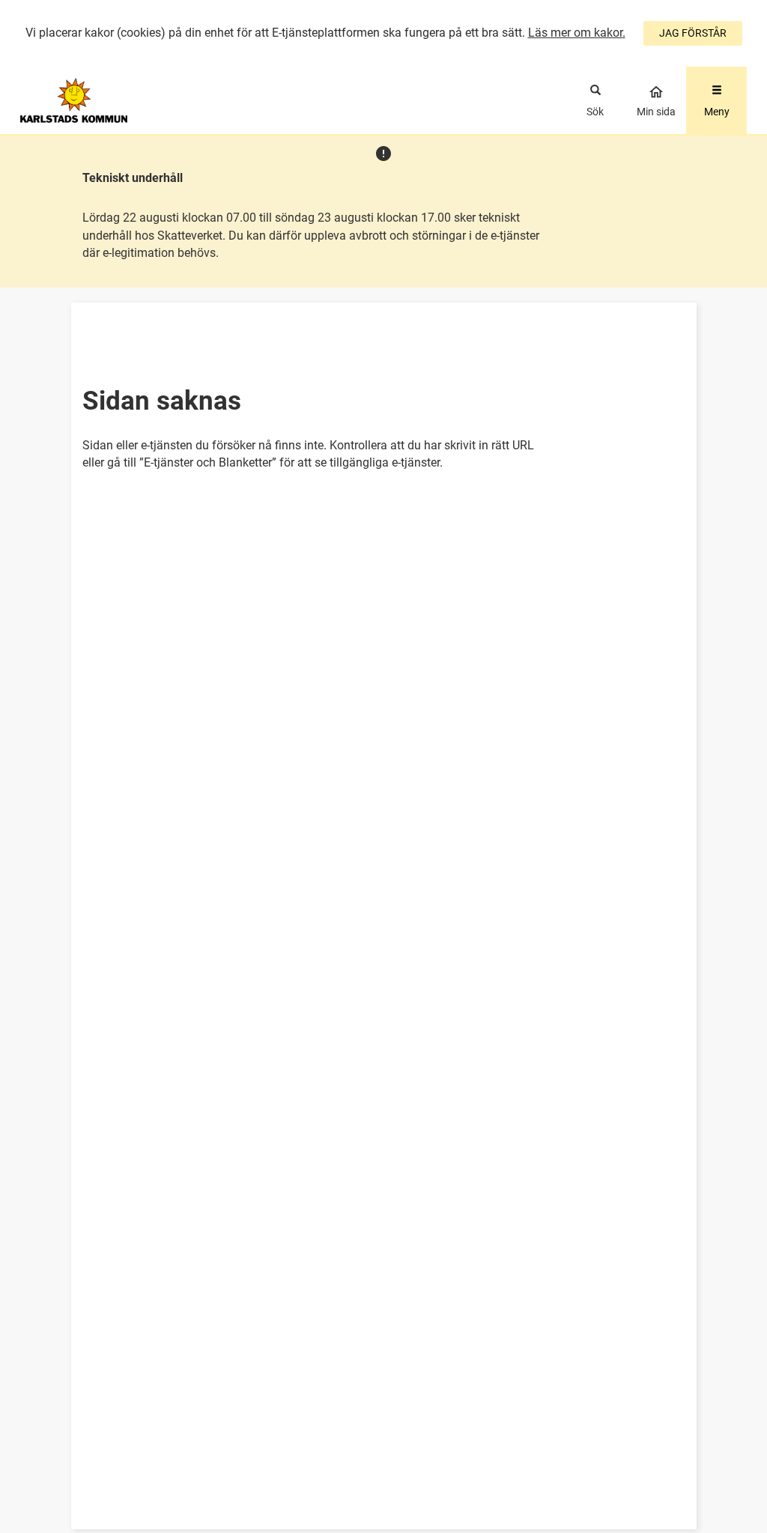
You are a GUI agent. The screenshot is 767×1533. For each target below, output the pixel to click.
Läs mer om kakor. (576, 32)
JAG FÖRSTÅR (693, 33)
